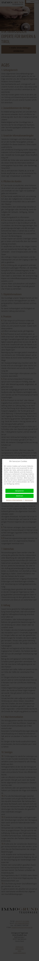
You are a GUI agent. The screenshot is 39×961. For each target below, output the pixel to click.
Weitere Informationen (14, 500)
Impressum (29, 500)
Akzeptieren (19, 491)
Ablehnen (19, 496)
